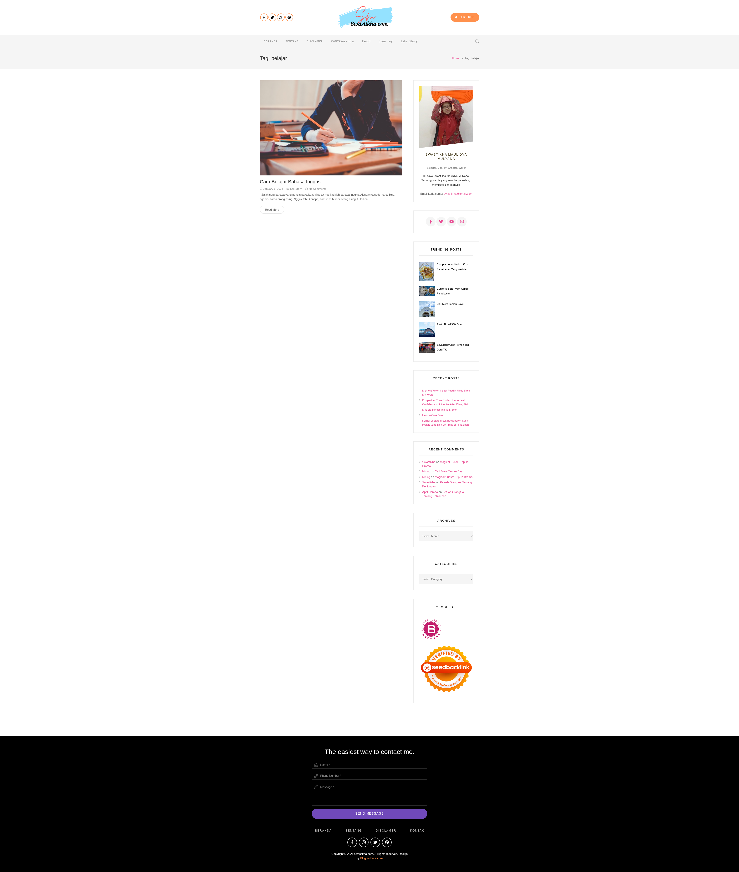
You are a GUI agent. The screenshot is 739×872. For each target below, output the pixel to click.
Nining (426, 471)
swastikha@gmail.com (458, 193)
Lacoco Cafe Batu (432, 415)
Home (455, 58)
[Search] (477, 41)
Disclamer (386, 830)
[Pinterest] (289, 17)
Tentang (354, 830)
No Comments (317, 188)
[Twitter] (272, 17)
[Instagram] (280, 17)
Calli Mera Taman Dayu (450, 303)
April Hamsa (430, 492)
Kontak (417, 830)
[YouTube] (451, 221)
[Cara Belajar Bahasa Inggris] (331, 127)
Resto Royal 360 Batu (449, 324)
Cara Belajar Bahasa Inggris (290, 181)
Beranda (323, 830)
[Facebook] (264, 17)
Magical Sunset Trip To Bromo (439, 409)
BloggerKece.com (371, 858)
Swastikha (428, 462)
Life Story (296, 188)
